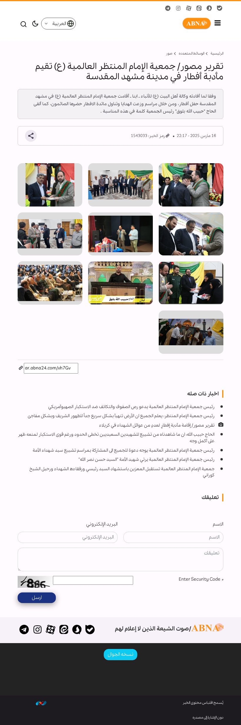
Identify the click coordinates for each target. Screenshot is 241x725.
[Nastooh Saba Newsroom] (41, 703)
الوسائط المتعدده (191, 53)
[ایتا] (63, 630)
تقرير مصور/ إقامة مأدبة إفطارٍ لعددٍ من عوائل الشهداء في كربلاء (157, 425)
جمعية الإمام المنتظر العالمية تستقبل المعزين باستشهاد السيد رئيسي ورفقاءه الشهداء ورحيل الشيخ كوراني (122, 472)
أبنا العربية (144, 23)
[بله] (90, 630)
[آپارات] (50, 630)
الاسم (218, 524)
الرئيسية (216, 53)
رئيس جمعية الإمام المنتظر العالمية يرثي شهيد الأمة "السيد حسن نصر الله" (146, 460)
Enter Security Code (201, 579)
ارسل (37, 597)
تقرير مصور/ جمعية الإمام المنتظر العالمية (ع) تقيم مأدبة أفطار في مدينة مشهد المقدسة (129, 71)
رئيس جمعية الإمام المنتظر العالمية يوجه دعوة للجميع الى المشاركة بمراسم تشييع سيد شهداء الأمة (124, 450)
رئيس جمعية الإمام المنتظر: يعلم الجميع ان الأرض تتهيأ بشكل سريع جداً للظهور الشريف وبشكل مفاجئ (121, 416)
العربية (59, 23)
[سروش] (76, 630)
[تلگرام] (24, 630)
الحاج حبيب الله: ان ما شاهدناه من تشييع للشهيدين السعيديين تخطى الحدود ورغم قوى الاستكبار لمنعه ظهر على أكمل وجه (116, 438)
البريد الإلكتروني (102, 524)
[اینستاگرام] (37, 630)
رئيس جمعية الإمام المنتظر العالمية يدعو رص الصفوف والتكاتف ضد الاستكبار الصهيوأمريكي (131, 407)
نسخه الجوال (120, 654)
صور (169, 53)
